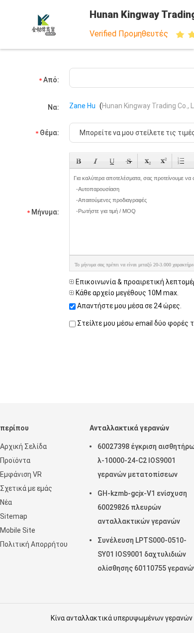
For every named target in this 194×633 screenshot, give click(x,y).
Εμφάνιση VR (21, 474)
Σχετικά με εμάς (26, 488)
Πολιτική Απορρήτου (34, 544)
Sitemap (13, 516)
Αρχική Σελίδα (23, 446)
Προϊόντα (15, 460)
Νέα (6, 502)
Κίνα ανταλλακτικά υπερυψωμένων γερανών (122, 618)
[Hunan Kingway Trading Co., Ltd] (44, 24)
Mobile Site (17, 530)
